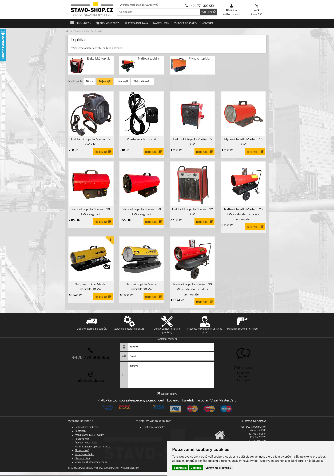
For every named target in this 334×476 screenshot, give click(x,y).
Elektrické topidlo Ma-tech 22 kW (192, 212)
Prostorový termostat (141, 139)
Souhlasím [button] (180, 467)
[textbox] (158, 12)
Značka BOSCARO (185, 23)
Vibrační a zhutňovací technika (91, 462)
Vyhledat (207, 12)
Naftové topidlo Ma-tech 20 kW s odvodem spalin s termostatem (243, 214)
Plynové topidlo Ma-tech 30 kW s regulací (90, 212)
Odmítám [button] (196, 467)
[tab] (167, 39)
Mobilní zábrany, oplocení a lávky (92, 447)
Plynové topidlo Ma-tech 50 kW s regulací (141, 212)
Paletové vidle (82, 439)
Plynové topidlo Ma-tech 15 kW (243, 142)
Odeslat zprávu (168, 394)
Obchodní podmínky (154, 427)
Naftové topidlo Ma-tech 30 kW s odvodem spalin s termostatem (192, 289)
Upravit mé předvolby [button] (218, 467)
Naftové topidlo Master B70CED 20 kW (141, 287)
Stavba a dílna (82, 458)
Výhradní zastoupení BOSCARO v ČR (139, 5)
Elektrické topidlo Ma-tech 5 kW (192, 142)
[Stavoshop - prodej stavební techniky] (92, 7)
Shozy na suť (82, 450)
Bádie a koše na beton (86, 427)
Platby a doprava (136, 23)
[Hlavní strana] (67, 31)
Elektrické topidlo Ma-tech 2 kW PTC (90, 142)
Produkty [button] (81, 23)
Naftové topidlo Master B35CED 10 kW (91, 287)
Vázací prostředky (84, 454)
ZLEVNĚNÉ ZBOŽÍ (110, 23)
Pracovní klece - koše (86, 443)
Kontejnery (80, 431)
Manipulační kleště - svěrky (89, 435)
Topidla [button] (77, 39)
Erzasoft (134, 468)
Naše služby (161, 23)
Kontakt (207, 23)
